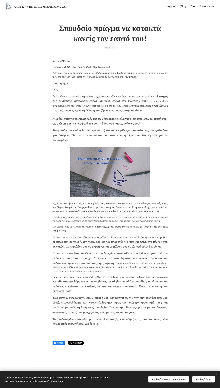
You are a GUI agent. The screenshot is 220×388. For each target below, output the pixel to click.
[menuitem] (172, 6)
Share (60, 343)
